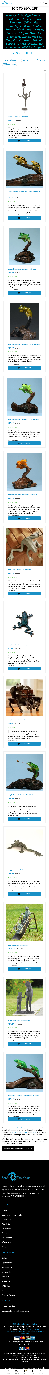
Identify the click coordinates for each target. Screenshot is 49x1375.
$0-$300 (26, 60)
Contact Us (6, 1220)
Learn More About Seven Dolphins (18, 1148)
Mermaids (6, 1272)
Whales (5, 1281)
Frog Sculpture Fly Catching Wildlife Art (21, 795)
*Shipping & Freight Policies (24, 1324)
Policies (5, 1233)
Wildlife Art (7, 1286)
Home (4, 1210)
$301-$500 (41, 60)
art (13, 1132)
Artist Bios (6, 1229)
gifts (26, 1132)
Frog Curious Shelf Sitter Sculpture (19, 569)
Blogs (4, 1247)
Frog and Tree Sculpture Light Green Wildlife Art (24, 419)
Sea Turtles (6, 1277)
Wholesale (6, 1242)
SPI (3, 1291)
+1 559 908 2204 (9, 1306)
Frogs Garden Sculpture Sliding (18, 945)
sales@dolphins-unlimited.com (15, 1311)
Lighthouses (7, 1263)
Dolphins (5, 1258)
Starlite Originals (9, 1295)
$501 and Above (9, 64)
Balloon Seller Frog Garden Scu (18, 116)
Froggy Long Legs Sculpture (17, 870)
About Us (6, 1224)
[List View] (45, 70)
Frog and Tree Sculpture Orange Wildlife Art (22, 494)
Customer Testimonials (12, 1215)
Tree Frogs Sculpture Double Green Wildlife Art (24, 1095)
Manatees (6, 1267)
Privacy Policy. (33, 1329)
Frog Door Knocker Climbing (17, 645)
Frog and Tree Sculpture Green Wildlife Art (22, 269)
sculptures (19, 1132)
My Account (7, 1238)
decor (34, 1132)
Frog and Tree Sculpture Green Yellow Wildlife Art (24, 344)
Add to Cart (26, 140)
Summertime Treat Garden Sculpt (19, 1020)
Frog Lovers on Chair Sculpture (18, 720)
